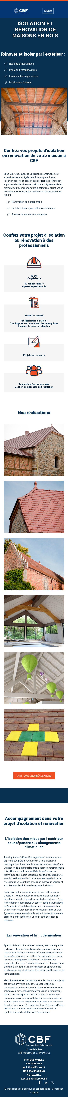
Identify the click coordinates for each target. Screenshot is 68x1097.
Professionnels (34, 1060)
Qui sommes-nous (34, 1067)
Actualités (34, 1075)
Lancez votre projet (34, 1078)
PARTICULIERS (34, 1063)
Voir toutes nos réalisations (34, 775)
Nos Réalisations (34, 1071)
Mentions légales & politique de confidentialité (27, 1089)
